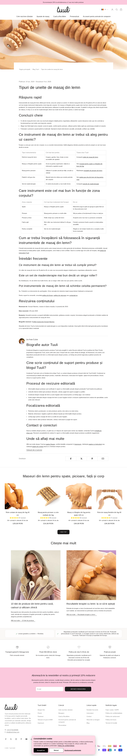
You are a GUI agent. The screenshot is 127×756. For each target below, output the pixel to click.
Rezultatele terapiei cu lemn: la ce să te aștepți (90, 603)
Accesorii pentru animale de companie (97, 16)
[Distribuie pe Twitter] (81, 458)
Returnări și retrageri (93, 719)
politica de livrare (47, 295)
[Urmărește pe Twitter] (11, 739)
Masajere (61, 713)
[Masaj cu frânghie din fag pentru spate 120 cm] (79, 496)
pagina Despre (50, 444)
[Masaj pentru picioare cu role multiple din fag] (48, 496)
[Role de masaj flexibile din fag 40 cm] (109, 496)
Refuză (56, 750)
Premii (40, 713)
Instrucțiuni (90, 713)
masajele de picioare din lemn (93, 170)
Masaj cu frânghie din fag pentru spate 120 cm (78, 514)
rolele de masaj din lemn (90, 157)
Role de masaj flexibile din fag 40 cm (109, 514)
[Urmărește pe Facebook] (6, 739)
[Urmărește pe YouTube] (26, 739)
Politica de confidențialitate (114, 713)
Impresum (41, 723)
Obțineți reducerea (78, 689)
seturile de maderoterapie (91, 184)
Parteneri (40, 716)
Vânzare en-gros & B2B (45, 719)
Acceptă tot (41, 750)
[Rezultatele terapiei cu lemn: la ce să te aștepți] (91, 575)
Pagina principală (24, 69)
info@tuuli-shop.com (12, 732)
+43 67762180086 (12, 730)
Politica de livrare (111, 719)
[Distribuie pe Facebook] (70, 458)
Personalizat (74, 16)
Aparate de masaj (43, 16)
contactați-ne (73, 295)
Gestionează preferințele (72, 750)
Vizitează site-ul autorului (34, 450)
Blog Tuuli (36, 69)
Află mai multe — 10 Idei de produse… (23, 620)
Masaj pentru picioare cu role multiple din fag (48, 514)
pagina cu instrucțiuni (95, 444)
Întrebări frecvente (92, 710)
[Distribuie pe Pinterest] (92, 458)
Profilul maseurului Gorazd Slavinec (43, 322)
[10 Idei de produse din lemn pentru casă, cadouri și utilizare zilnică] (36, 575)
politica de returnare (60, 295)
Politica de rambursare (113, 716)
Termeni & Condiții (111, 723)
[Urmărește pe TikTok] (32, 739)
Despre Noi (41, 710)
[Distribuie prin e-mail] (103, 458)
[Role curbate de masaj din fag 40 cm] (18, 496)
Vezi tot (63, 532)
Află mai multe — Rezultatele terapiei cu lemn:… (81, 614)
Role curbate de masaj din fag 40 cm (18, 514)
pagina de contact (37, 446)
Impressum (77, 444)
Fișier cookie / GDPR (112, 710)
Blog (88, 723)
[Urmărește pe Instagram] (16, 739)
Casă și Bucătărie (59, 16)
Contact (89, 716)
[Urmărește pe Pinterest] (21, 739)
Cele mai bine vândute (24, 16)
